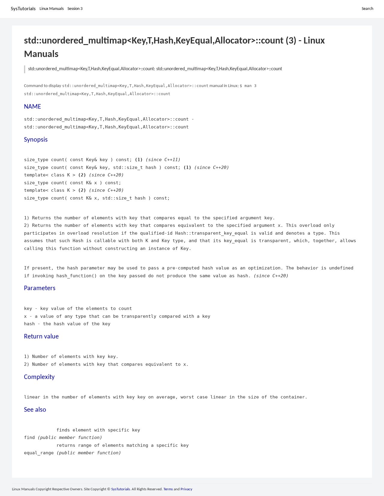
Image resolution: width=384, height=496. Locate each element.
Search (367, 9)
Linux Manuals (52, 9)
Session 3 (75, 9)
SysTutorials (23, 8)
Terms (168, 489)
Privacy (186, 489)
